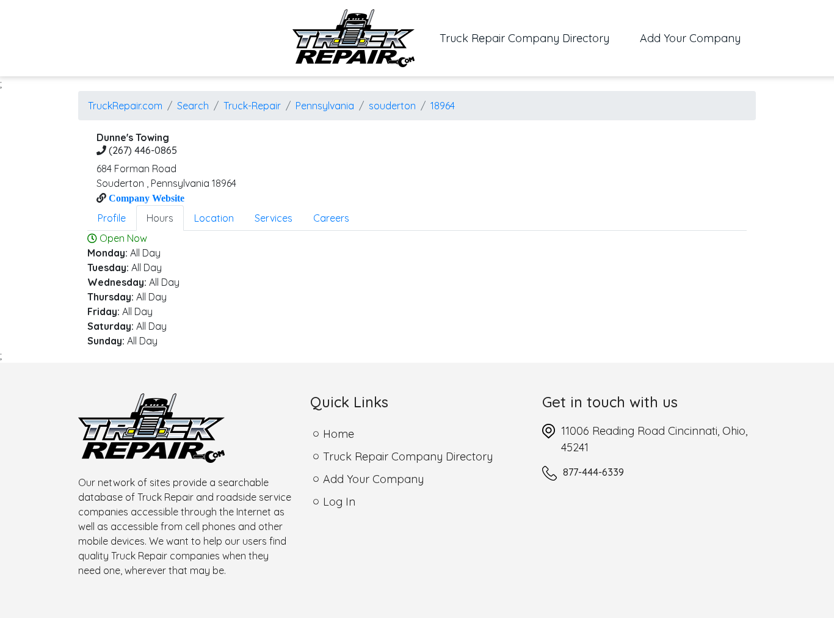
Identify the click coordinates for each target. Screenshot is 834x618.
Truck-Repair (252, 106)
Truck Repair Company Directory (532, 38)
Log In (339, 502)
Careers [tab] (331, 218)
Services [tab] (273, 218)
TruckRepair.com (125, 106)
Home (338, 434)
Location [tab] (214, 218)
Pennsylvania (325, 106)
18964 (442, 106)
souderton (392, 106)
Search (193, 106)
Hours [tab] (160, 218)
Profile (112, 218)
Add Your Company (690, 38)
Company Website (145, 198)
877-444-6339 (593, 472)
